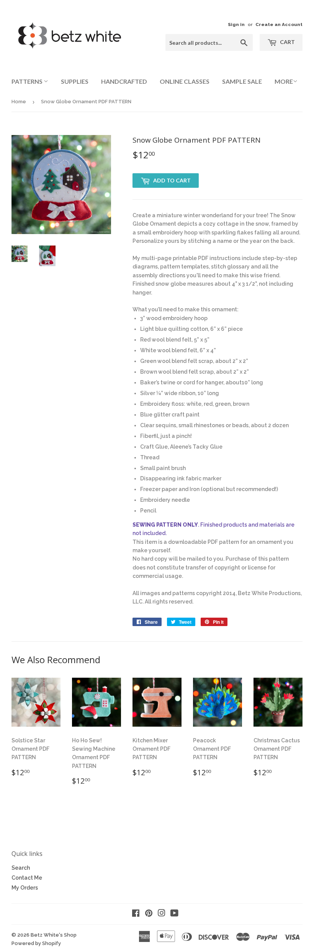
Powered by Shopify (36, 943)
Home (18, 101)
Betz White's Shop (54, 935)
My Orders (24, 888)
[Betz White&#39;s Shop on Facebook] (136, 914)
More (284, 81)
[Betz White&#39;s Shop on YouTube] (174, 914)
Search (20, 868)
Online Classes (184, 81)
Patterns (27, 81)
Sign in (236, 24)
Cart (287, 42)
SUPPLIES (74, 81)
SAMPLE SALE (242, 81)
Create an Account (279, 24)
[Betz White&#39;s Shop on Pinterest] (149, 914)
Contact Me (26, 878)
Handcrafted (124, 81)
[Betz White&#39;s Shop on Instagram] (161, 914)
